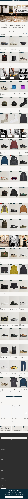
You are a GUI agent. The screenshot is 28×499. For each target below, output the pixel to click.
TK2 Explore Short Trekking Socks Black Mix (23, 109)
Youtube (1, 471)
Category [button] (2, 32)
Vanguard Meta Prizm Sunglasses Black (14, 325)
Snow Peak (11, 92)
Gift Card (2, 464)
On (0, 308)
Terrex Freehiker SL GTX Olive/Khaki (22, 232)
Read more (20, 492)
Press (1, 450)
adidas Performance (12, 231)
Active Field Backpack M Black (13, 357)
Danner (10, 308)
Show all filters (3, 34)
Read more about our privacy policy (14, 439)
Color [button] (12, 32)
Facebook (2, 470)
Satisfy (20, 324)
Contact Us (2, 459)
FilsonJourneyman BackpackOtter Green (4, 232)
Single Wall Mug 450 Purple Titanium (22, 93)
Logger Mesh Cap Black (12, 109)
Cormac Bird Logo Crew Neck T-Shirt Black (13, 389)
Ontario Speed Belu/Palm (22, 357)
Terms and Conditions (3, 449)
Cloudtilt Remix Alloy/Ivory (3, 373)
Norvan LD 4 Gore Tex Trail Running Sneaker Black (3, 151)
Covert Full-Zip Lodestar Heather (23, 389)
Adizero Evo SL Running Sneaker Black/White (14, 232)
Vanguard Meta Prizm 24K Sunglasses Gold (13, 373)
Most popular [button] (21, 33)
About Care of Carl (3, 448)
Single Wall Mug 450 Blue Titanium (13, 93)
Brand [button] (6, 32)
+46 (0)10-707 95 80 (3, 480)
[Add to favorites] (8, 36)
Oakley (10, 324)
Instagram (2, 469)
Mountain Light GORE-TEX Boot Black (13, 309)
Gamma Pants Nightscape (22, 373)
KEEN (0, 388)
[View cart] (25, 2)
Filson (1, 231)
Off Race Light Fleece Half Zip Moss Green (4, 216)
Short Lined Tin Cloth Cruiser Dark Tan (23, 216)
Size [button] (9, 32)
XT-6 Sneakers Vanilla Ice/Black (4, 93)
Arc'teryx (1, 150)
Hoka (0, 340)
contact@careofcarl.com (5, 481)
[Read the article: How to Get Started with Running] (6, 413)
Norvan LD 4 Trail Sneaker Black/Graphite (22, 151)
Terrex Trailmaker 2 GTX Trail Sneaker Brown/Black (22, 341)
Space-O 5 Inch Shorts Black (3, 357)
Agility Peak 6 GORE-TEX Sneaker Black (14, 341)
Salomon (1, 92)
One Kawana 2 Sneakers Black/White (3, 341)
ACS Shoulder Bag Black (3, 293)
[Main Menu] (26, 2)
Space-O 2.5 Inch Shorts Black (13, 293)
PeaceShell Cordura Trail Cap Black (22, 325)
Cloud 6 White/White (2, 309)
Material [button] (16, 32)
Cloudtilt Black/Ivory (21, 309)
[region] (14, 428)
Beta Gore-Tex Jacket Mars (13, 151)
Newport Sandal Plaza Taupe (3, 389)
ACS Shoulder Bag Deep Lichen (4, 325)
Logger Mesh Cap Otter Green (3, 109)
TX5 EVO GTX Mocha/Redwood (23, 293)
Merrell (11, 340)
